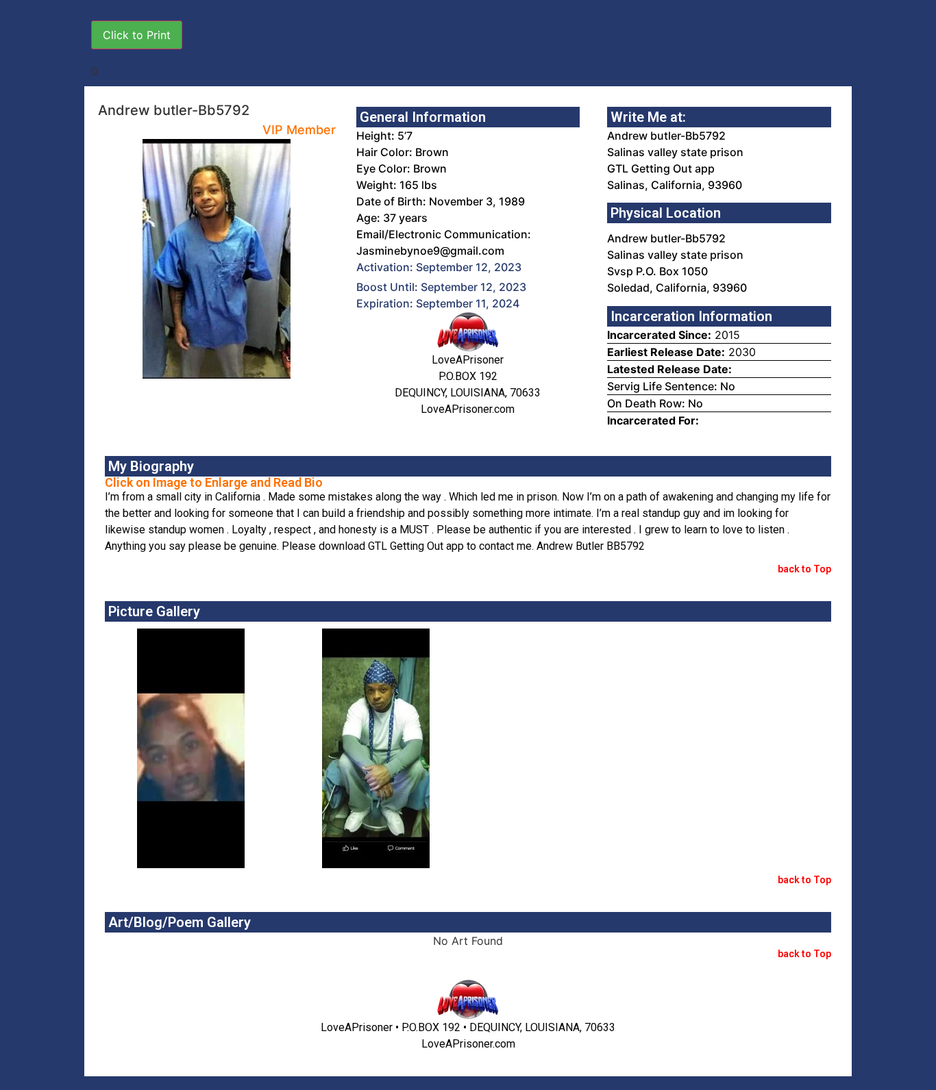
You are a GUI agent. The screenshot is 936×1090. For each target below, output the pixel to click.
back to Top (804, 568)
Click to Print (137, 35)
